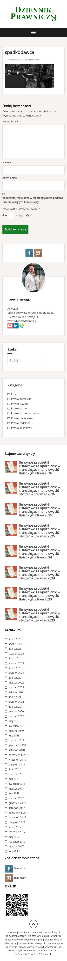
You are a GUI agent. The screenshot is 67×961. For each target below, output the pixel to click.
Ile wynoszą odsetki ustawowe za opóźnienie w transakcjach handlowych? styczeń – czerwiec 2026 (39, 488)
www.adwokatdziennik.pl (22, 321)
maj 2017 (13, 837)
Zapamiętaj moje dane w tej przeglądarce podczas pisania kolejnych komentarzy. (32, 200)
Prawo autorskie (21, 399)
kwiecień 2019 (16, 726)
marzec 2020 (16, 711)
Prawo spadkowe (21, 428)
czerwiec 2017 (16, 832)
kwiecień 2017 (16, 841)
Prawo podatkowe (22, 418)
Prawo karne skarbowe (25, 413)
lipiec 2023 (14, 668)
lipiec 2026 (14, 639)
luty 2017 (14, 851)
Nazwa (6, 162)
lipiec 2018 (14, 769)
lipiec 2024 (14, 658)
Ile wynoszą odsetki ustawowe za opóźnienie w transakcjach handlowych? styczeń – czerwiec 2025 (39, 530)
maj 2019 (13, 721)
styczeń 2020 (16, 716)
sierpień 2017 (16, 822)
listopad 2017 (16, 808)
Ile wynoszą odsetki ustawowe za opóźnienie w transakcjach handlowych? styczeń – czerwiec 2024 (39, 572)
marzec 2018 (16, 788)
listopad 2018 (16, 750)
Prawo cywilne (19, 404)
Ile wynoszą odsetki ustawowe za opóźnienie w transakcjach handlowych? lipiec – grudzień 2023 (39, 593)
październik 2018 (18, 755)
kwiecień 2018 (16, 784)
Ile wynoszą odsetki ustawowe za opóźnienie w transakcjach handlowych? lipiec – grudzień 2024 (39, 551)
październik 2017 (18, 813)
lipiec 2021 (14, 697)
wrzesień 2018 (17, 759)
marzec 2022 (16, 682)
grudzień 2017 (17, 803)
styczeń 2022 (16, 687)
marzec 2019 (16, 731)
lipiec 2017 (14, 827)
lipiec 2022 (14, 677)
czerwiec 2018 (16, 774)
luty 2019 (14, 735)
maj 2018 (13, 779)
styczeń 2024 (16, 663)
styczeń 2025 (16, 653)
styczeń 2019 (16, 740)
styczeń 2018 (16, 798)
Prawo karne (19, 408)
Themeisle (46, 954)
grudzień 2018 (17, 745)
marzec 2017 (16, 846)
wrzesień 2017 (17, 817)
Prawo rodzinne (20, 423)
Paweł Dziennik (31, 59)
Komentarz (10, 121)
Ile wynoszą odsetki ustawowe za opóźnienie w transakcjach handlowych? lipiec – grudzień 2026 (39, 467)
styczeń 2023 (16, 673)
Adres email (9, 178)
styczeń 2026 (16, 644)
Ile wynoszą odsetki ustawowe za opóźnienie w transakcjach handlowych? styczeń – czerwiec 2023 (39, 614)
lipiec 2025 (14, 648)
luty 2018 (14, 793)
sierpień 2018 (16, 764)
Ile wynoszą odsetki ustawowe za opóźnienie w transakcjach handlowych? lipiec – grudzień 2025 (39, 509)
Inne (14, 394)
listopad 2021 (16, 692)
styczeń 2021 (16, 702)
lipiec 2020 (14, 706)
